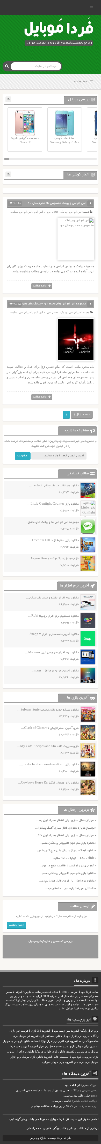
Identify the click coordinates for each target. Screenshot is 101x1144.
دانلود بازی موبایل (32, 1056)
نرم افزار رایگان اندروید (84, 1030)
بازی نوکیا (40, 1051)
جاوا (18, 1046)
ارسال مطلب (16, 925)
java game (56, 1046)
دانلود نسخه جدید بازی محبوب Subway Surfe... (48, 710)
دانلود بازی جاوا (56, 1051)
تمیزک (93, 1085)
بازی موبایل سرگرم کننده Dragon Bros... (52, 558)
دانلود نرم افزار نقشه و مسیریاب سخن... (52, 597)
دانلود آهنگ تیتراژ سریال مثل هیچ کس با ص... (64, 850)
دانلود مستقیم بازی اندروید (46, 1036)
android (35, 1041)
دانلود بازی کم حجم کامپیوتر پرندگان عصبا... (67, 843)
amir (94, 1095)
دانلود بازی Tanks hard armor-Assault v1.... (49, 764)
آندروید (25, 1046)
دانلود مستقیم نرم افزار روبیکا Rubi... (53, 616)
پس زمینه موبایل (60, 1030)
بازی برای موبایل (85, 1046)
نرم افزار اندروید (17, 1051)
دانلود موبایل (76, 1056)
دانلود (30, 1051)
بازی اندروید (91, 1056)
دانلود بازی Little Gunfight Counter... (53, 504)
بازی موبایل (57, 1062)
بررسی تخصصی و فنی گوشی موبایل (50, 941)
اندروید (69, 1062)
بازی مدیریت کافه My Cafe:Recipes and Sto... (48, 746)
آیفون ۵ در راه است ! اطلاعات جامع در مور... (67, 865)
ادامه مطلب (40, 285)
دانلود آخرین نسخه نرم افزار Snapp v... (52, 634)
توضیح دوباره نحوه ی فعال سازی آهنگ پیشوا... (65, 828)
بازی (87, 1062)
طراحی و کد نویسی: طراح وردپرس (50, 1137)
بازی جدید (69, 1046)
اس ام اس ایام (42, 211)
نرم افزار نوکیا (49, 1041)
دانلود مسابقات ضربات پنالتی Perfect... (54, 485)
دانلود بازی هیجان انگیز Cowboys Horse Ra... (48, 783)
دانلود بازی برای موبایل (16, 1041)
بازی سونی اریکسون (78, 1051)
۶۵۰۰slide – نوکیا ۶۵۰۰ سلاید (74, 858)
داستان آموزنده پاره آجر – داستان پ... (70, 888)
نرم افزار (63, 1041)
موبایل (46, 1062)
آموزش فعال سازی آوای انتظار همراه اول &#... (65, 835)
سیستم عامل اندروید (56, 1056)
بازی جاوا (79, 1062)
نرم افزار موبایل (72, 1036)
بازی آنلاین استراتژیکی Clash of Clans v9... (50, 728)
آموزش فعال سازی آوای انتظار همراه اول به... (65, 820)
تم (97, 1046)
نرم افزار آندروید (39, 1046)
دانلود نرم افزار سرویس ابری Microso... (52, 652)
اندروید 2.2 (43, 1030)
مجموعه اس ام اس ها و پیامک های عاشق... (52, 522)
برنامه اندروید (77, 1041)
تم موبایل (24, 1036)
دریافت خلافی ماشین (85, 1100)
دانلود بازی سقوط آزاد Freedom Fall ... (53, 540)
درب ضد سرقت (88, 1106)
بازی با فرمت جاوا (26, 1030)
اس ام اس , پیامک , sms (68, 211)
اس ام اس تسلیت (21, 211)
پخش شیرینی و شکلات (84, 1090)
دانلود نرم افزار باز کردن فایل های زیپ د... (67, 881)
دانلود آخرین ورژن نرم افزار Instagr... (53, 670)
